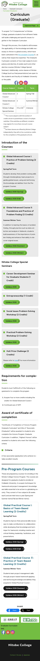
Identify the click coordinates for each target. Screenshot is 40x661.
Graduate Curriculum (16, 9)
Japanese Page (30, 25)
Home (5, 9)
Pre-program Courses (26, 55)
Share (14, 610)
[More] (36, 3)
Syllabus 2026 (11, 287)
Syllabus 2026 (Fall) (13, 199)
